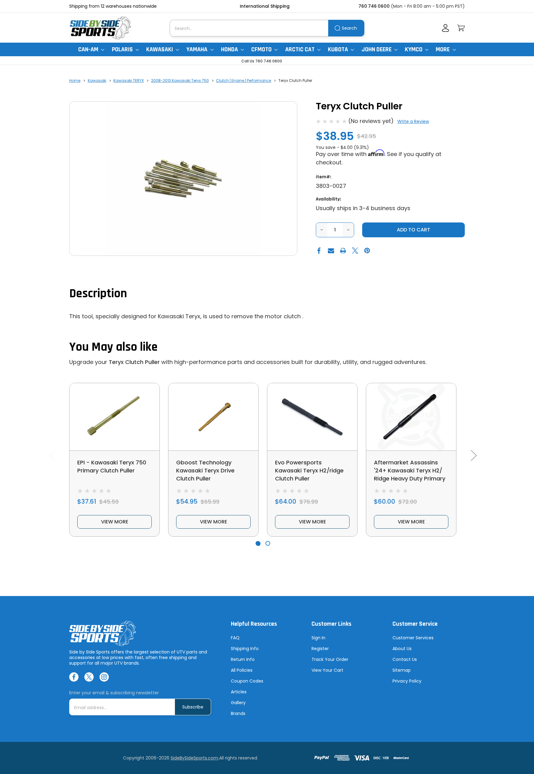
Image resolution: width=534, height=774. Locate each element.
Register (320, 648)
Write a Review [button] (413, 121)
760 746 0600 (374, 6)
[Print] (343, 250)
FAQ (235, 638)
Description (98, 294)
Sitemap (401, 670)
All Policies (241, 670)
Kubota (338, 49)
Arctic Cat (300, 49)
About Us (402, 648)
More (443, 49)
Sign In (318, 638)
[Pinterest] (367, 250)
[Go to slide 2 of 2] (267, 543)
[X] (355, 250)
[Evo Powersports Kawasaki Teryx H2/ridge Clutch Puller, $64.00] (312, 416)
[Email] (331, 250)
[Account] (445, 28)
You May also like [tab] (113, 347)
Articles (239, 692)
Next (473, 455)
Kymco (414, 49)
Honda (230, 49)
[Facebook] (319, 250)
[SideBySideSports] (100, 28)
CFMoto (262, 49)
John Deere (377, 49)
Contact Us (404, 659)
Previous (52, 455)
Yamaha (197, 49)
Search (349, 28)
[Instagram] (104, 677)
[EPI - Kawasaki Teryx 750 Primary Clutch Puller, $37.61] (114, 416)
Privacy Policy (407, 681)
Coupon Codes (247, 681)
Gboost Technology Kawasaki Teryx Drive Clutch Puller (205, 470)
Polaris (123, 49)
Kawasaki (160, 49)
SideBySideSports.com (194, 758)
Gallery (238, 703)
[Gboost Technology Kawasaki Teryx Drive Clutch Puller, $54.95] (213, 416)
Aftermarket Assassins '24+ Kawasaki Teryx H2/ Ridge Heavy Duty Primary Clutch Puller (409, 474)
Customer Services (413, 638)
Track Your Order (330, 659)
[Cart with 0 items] (461, 28)
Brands (238, 713)
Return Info (243, 659)
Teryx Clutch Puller (134, 362)
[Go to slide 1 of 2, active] (258, 543)
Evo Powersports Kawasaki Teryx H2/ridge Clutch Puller (309, 470)
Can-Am (89, 49)
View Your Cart (327, 670)
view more (114, 521)
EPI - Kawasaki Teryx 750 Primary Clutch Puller (111, 466)
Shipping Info (245, 648)
